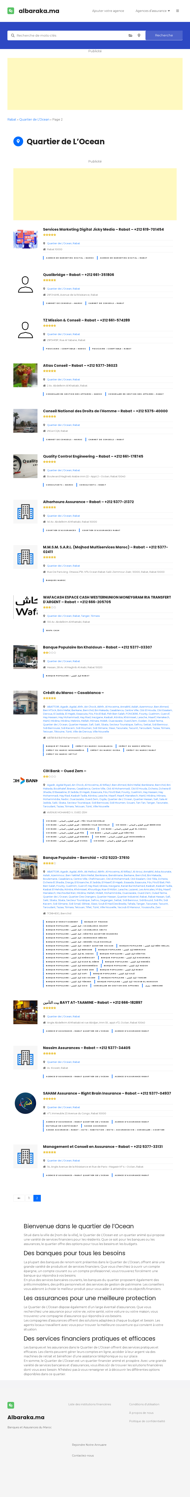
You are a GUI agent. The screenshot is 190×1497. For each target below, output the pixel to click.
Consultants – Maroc (59, 485)
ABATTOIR (53, 706)
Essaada (129, 882)
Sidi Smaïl (75, 903)
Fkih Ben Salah (116, 713)
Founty (143, 713)
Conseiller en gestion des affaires (116, 986)
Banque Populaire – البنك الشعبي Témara (68, 982)
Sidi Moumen (84, 728)
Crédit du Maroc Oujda (105, 750)
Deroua (47, 713)
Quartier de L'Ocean (59, 243)
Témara (95, 616)
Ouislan (142, 720)
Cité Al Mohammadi (118, 788)
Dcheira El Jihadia (53, 882)
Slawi (112, 728)
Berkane (76, 710)
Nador (65, 799)
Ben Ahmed (161, 706)
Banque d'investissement (62, 922)
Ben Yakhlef (73, 875)
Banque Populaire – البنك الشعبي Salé (114, 974)
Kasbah (108, 717)
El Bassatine (60, 792)
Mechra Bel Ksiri (66, 893)
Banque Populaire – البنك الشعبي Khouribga (125, 958)
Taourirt (133, 728)
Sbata (104, 724)
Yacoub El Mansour (128, 907)
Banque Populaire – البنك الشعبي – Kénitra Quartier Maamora (82, 934)
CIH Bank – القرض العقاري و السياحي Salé (113, 841)
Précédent (18, 1198)
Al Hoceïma (112, 706)
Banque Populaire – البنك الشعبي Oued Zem (70, 970)
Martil (46, 720)
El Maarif (107, 882)
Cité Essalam (164, 710)
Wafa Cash (52, 630)
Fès (91, 713)
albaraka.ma (39, 11)
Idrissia (103, 886)
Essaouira (82, 713)
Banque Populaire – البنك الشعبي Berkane (69, 950)
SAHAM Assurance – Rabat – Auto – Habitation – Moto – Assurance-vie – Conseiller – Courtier (105, 1130)
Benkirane (148, 785)
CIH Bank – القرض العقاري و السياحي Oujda (67, 841)
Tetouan (48, 731)
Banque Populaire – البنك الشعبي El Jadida (70, 954)
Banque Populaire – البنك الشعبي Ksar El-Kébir (72, 962)
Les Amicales (147, 889)
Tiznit (69, 731)
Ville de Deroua (82, 731)
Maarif (151, 717)
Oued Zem (130, 720)
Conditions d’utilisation (144, 1404)
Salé (97, 724)
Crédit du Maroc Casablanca (94, 746)
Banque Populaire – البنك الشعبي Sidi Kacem (70, 978)
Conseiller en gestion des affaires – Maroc (74, 394)
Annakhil (125, 706)
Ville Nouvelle (101, 731)
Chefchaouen (97, 878)
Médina (55, 720)
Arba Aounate (163, 871)
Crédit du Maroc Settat (61, 754)
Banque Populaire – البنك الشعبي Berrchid (122, 950)
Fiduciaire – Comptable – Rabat (112, 349)
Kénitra (118, 717)
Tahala (131, 903)
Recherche (164, 35)
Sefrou (138, 724)
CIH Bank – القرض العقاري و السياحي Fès (65, 833)
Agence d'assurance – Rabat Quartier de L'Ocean (77, 1031)
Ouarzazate (116, 720)
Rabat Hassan (156, 896)
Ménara (94, 720)
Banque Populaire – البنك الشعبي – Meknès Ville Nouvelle (79, 942)
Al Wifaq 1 (105, 785)
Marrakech (163, 717)
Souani (131, 802)
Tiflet (89, 907)
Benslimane (116, 875)
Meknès (75, 720)
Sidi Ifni (158, 900)
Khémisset (130, 717)
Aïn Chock (90, 706)
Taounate (122, 728)
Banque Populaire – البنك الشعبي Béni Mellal (144, 946)
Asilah (134, 706)
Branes (71, 788)
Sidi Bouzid (146, 900)
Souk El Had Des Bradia (112, 903)
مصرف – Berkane (154, 986)
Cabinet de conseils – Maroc (64, 303)
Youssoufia (147, 907)
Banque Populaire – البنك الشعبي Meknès (127, 962)
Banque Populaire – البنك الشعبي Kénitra (122, 954)
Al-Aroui (137, 871)
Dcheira (153, 788)
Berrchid (88, 710)
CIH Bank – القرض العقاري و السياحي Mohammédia (120, 837)
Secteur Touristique (121, 724)
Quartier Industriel (128, 896)
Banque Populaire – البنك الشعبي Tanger (124, 978)
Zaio (158, 907)
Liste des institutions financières (89, 1404)
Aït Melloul (90, 871)
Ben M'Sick (49, 710)
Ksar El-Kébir (109, 889)
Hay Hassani (50, 717)
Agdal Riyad (63, 785)
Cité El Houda (148, 710)
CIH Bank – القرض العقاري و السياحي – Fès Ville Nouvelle (75, 821)
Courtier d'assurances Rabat (101, 530)
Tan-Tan (140, 802)
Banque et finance (57, 746)
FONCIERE (132, 713)
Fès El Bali (100, 713)
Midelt (103, 720)
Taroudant (145, 728)
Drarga (69, 882)
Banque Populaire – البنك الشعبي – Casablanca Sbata (76, 930)
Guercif (165, 713)
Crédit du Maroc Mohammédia (65, 750)
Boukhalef (60, 788)
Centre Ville (132, 710)
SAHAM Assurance (95, 1126)
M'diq (159, 889)
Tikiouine (59, 731)
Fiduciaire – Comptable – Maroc (66, 349)
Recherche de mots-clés (13, 35)
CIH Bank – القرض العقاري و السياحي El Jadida (124, 829)
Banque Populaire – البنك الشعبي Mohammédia (72, 966)
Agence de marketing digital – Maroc (70, 258)
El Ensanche (82, 882)
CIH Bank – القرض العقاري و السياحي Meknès (67, 837)
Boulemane (50, 878)
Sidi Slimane (100, 728)
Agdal (72, 706)
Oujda (103, 799)
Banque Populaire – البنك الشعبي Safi (66, 974)
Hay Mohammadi (68, 717)
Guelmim (154, 713)
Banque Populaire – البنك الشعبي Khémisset (70, 958)
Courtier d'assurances (61, 530)
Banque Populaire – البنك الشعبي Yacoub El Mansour (127, 982)
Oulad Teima (155, 720)
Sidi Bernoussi (51, 728)
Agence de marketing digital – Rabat (123, 258)
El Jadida (58, 713)
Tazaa (156, 728)
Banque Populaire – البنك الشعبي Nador (126, 966)
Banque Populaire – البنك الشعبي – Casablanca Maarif (77, 926)
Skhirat (86, 903)
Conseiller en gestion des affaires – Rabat (136, 394)
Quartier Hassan (78, 724)
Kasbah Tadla (79, 795)
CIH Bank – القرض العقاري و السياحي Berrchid (138, 825)
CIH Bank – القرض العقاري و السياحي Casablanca (70, 829)
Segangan (106, 900)
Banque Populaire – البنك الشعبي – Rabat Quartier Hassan (79, 946)
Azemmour (146, 706)
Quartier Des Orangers (82, 896)
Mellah (85, 720)
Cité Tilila (152, 878)
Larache (142, 717)
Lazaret (133, 889)
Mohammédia (51, 799)
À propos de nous (141, 1413)
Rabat (76, 243)
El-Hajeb (70, 713)
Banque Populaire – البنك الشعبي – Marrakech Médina (76, 938)
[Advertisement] (95, 84)
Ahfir (80, 706)
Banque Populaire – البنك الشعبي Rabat (68, 676)
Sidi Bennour (160, 724)
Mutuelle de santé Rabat (62, 1126)
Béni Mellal (63, 710)
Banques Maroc (56, 580)
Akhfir (100, 706)
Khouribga (94, 889)
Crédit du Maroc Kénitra (135, 746)
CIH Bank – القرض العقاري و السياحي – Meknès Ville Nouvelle (77, 825)
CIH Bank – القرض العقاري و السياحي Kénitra (112, 833)
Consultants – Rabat (92, 485)
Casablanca (117, 710)
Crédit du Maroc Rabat (141, 750)
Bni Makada (102, 710)
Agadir (64, 706)
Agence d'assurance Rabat (132, 1031)
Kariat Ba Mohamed (133, 886)
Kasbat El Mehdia (53, 889)
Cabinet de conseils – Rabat (106, 303)
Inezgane (97, 717)
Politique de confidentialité (147, 1421)
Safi (91, 724)
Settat (147, 724)
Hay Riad (85, 717)
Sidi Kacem (68, 728)
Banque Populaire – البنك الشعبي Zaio (66, 986)
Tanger (85, 616)
